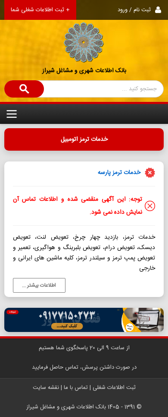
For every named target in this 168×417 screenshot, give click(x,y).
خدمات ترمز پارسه (119, 172)
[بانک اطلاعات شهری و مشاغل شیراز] (84, 31)
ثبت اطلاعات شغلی (114, 387)
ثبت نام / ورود (134, 10)
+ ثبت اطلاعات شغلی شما (40, 10)
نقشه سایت (46, 387)
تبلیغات (12, 312)
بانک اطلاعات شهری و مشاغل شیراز (84, 71)
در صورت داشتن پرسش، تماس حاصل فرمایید (84, 367)
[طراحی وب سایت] (84, 320)
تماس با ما (76, 387)
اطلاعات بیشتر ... (39, 285)
